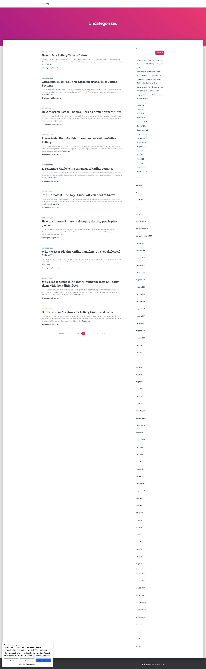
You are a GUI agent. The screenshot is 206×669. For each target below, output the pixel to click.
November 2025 (142, 134)
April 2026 (140, 113)
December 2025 (142, 130)
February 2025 (142, 171)
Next (103, 333)
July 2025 (140, 151)
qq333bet (139, 498)
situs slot (139, 462)
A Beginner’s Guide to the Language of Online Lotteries (77, 168)
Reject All (27, 660)
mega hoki (139, 476)
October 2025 (141, 138)
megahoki (139, 447)
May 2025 (140, 159)
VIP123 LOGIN (141, 602)
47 (98, 333)
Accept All (43, 660)
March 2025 (141, 167)
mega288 (139, 382)
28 (88, 333)
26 (78, 333)
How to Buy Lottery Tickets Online (64, 55)
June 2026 (140, 109)
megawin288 (140, 280)
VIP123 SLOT (140, 573)
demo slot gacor (141, 418)
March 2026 (141, 117)
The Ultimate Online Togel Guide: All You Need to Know (78, 195)
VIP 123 (138, 624)
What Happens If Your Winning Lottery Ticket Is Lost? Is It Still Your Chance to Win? (150, 63)
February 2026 (142, 122)
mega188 (139, 549)
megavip (139, 520)
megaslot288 (140, 243)
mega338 (139, 345)
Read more (49, 64)
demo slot (139, 432)
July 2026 (140, 105)
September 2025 (142, 142)
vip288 (138, 534)
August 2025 (141, 147)
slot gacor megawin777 (144, 236)
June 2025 (140, 155)
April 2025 (140, 163)
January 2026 (141, 126)
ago (57, 68)
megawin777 (140, 309)
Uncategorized (47, 52)
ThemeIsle (160, 664)
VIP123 (138, 639)
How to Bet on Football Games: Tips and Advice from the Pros (81, 112)
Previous (61, 333)
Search (138, 49)
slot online (139, 178)
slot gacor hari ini (142, 229)
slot (137, 192)
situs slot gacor (141, 221)
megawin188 (140, 440)
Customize (11, 660)
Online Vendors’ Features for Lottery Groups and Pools (77, 312)
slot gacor (139, 185)
